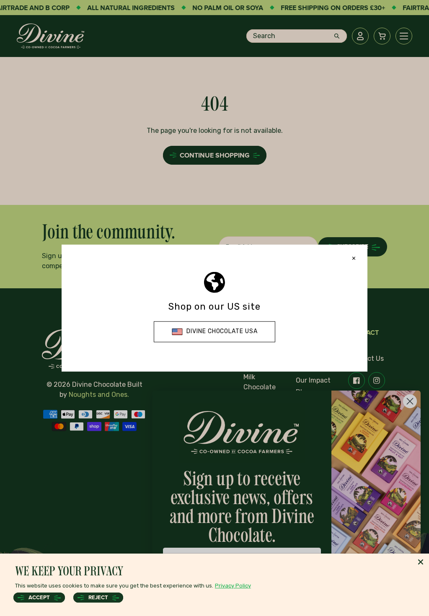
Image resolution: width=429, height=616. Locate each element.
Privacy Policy (233, 585)
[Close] (420, 562)
